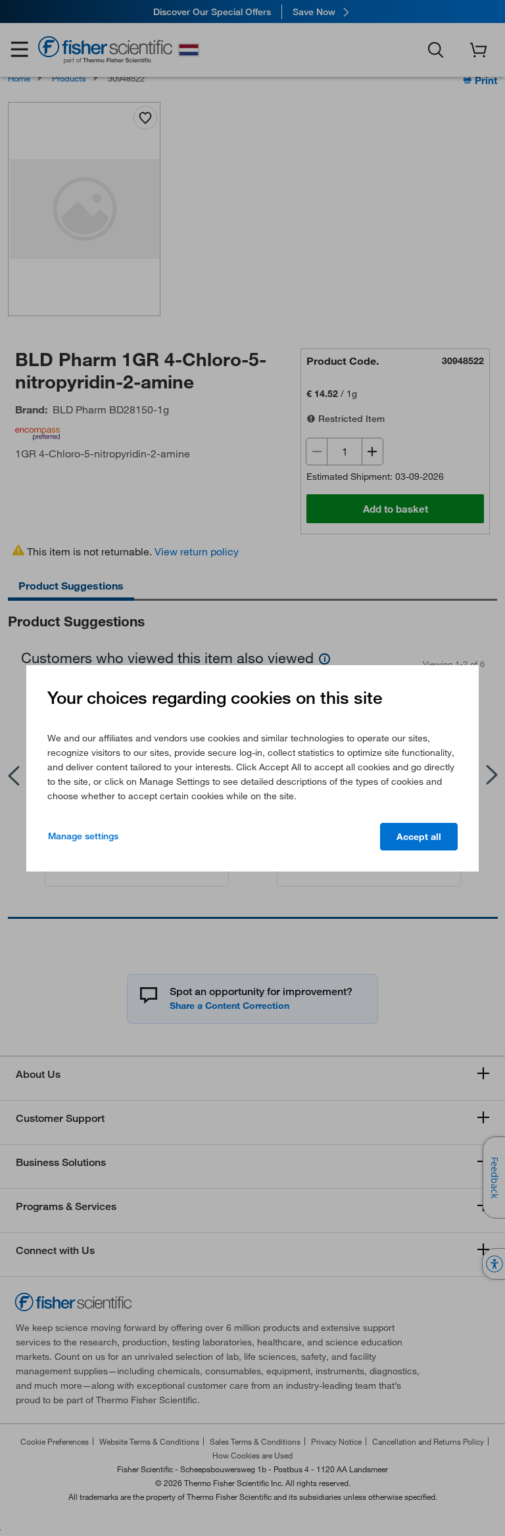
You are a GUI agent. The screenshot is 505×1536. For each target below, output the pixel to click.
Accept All (419, 837)
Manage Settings (83, 836)
